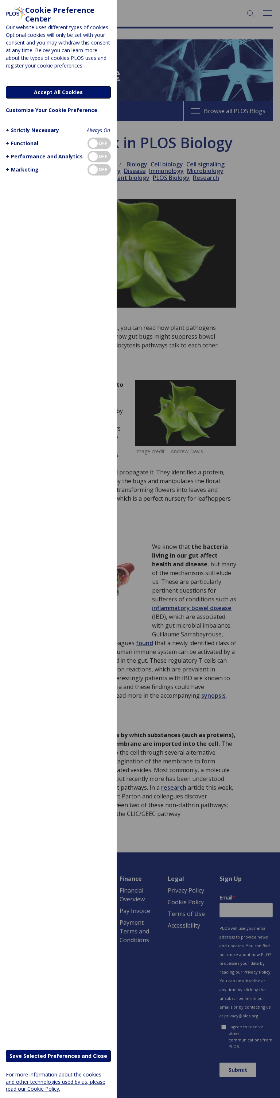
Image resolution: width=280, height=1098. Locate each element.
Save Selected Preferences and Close (58, 1055)
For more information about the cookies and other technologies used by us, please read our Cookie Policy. (55, 1081)
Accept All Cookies (58, 92)
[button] (32, 130)
